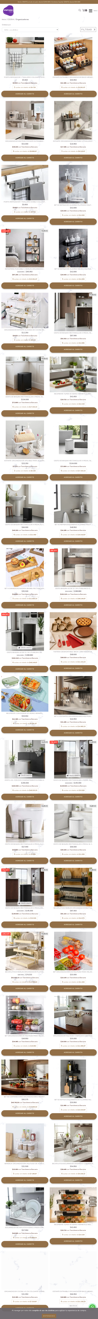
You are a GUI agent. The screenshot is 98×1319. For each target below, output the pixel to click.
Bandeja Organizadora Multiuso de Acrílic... (25, 1164)
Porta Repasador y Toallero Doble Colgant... (25, 202)
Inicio (4, 19)
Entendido (49, 1316)
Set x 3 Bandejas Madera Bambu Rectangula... (24, 588)
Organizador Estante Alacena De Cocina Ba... (24, 330)
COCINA (11, 19)
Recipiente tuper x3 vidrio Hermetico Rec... (73, 1224)
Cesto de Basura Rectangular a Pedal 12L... (73, 333)
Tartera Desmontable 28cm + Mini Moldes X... (73, 652)
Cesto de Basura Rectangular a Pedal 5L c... (25, 524)
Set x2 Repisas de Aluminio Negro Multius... (73, 269)
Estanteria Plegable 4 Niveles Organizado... (25, 269)
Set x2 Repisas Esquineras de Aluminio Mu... (73, 1100)
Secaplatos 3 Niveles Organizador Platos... (73, 908)
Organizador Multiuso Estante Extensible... (25, 141)
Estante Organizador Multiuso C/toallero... (73, 141)
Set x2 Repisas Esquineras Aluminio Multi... (73, 524)
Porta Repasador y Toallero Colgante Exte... (25, 77)
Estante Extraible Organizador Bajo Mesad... (73, 77)
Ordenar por (6, 25)
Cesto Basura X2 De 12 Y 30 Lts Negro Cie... (25, 652)
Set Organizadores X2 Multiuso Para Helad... (73, 972)
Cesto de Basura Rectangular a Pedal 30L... (73, 780)
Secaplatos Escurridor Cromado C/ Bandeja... (73, 1164)
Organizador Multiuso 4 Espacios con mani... (73, 1036)
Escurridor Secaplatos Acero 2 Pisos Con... (25, 1227)
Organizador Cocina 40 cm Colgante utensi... (24, 1291)
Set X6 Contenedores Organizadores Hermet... (25, 1097)
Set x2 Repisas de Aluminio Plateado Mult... (73, 205)
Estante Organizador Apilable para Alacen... (24, 461)
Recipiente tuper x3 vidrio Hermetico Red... (73, 394)
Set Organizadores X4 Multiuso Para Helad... (25, 1036)
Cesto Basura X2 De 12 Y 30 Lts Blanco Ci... (73, 588)
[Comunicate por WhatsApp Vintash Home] (92, 1307)
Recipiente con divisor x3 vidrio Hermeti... (24, 713)
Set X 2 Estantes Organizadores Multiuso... (73, 716)
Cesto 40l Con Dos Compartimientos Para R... (25, 780)
